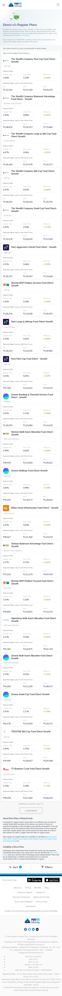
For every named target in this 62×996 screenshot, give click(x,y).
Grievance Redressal (21, 897)
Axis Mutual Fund (9, 841)
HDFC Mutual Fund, (15, 839)
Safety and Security (41, 897)
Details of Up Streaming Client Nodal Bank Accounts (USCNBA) (31, 911)
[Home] (13, 4)
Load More (31, 810)
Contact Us (40, 892)
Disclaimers (31, 906)
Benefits (37, 888)
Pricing (28, 888)
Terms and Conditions (23, 901)
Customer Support (24, 892)
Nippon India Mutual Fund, (33, 839)
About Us (17, 888)
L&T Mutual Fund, (50, 839)
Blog (47, 888)
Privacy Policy (42, 901)
